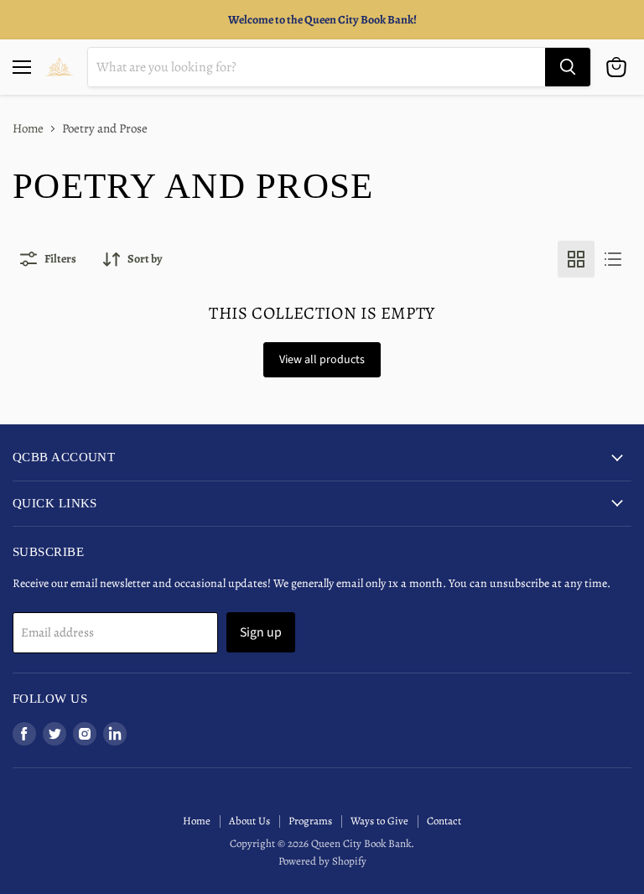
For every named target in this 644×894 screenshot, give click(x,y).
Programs (310, 820)
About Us (249, 820)
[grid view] (576, 259)
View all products (322, 359)
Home (28, 129)
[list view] (613, 259)
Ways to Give (379, 820)
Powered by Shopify (322, 861)
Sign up (261, 632)
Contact (444, 820)
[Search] (567, 67)
